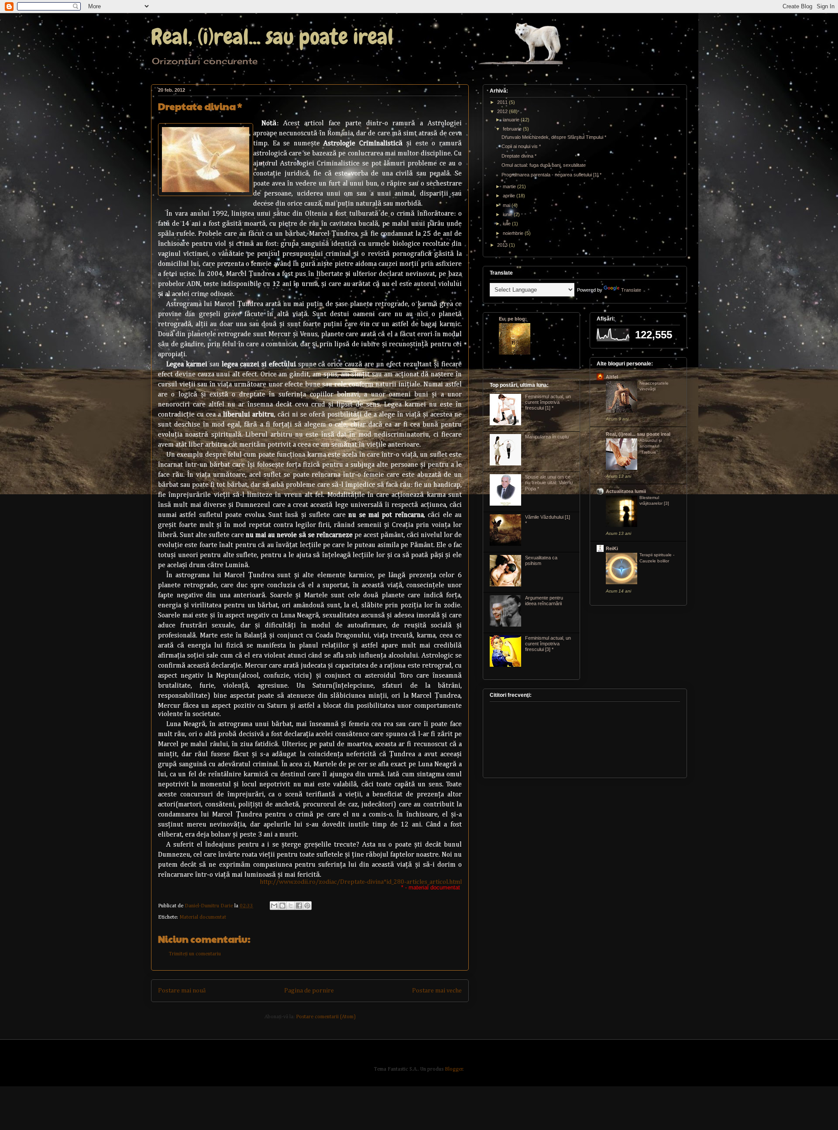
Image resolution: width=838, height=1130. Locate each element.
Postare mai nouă (182, 991)
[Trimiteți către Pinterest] (307, 905)
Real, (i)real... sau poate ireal (272, 37)
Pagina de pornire (309, 991)
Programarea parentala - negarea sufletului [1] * (551, 174)
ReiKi (612, 548)
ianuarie (512, 119)
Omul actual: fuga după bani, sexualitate (543, 165)
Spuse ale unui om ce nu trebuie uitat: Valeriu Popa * (549, 482)
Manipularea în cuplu (547, 436)
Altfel (612, 376)
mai (507, 205)
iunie (508, 214)
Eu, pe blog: (513, 318)
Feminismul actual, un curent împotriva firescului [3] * (548, 643)
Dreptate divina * (518, 155)
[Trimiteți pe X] (290, 905)
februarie (513, 128)
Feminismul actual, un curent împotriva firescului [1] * (548, 402)
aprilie (509, 195)
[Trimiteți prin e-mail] (274, 905)
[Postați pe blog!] (282, 905)
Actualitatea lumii (626, 491)
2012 (503, 111)
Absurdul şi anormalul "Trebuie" (650, 446)
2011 (503, 102)
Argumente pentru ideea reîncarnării (544, 600)
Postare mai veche (437, 991)
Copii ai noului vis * (521, 146)
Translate (631, 290)
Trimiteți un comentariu (195, 954)
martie (510, 186)
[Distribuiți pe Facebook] (299, 905)
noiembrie (514, 233)
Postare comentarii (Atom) (326, 1017)
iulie (507, 223)
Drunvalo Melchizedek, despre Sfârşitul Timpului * (553, 137)
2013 (503, 245)
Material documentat (202, 917)
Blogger (454, 1069)
